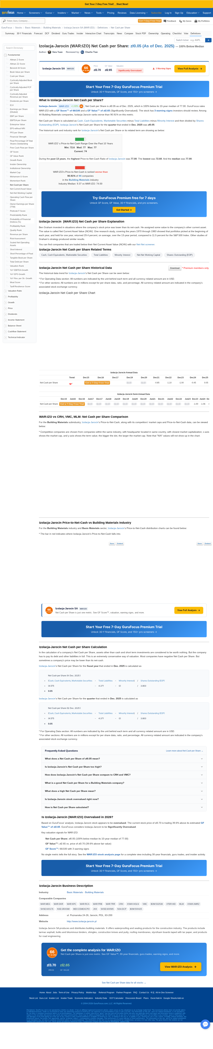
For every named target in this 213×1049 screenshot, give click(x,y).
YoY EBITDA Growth (19, 270)
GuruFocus (6, 28)
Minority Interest (165, 120)
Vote (186, 33)
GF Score (14, 152)
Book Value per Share (20, 72)
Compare (128, 33)
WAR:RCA (84, 904)
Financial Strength (18, 137)
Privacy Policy (77, 992)
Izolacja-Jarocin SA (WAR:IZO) (79, 28)
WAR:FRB (97, 904)
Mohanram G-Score (19, 176)
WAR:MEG (45, 904)
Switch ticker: (182, 40)
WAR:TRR (110, 904)
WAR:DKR (58, 904)
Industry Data (101, 998)
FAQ (135, 992)
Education (192, 12)
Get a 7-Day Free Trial (97, 382)
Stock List (33, 998)
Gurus (49, 12)
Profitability (13, 297)
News (88, 12)
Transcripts (109, 33)
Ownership (153, 33)
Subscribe (156, 12)
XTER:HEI (171, 904)
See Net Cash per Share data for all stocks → (124, 982)
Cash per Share (17, 76)
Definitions (103, 28)
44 (80, 176)
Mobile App (91, 992)
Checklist (177, 33)
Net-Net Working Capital (21, 193)
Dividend (56, 33)
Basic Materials (32, 28)
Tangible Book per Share (21, 258)
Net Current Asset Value (20, 189)
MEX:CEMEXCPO (81, 909)
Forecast (38, 33)
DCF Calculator (116, 998)
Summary (9, 33)
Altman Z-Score (17, 60)
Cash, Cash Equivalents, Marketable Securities (102, 120)
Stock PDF (140, 33)
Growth (11, 302)
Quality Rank (16, 230)
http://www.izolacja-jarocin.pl (82, 921)
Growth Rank (16, 160)
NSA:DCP (121, 909)
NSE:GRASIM (63, 909)
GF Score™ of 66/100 (68, 110)
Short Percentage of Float (21, 254)
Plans (146, 998)
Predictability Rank (18, 215)
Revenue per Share (19, 234)
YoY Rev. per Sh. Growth (21, 278)
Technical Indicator (16, 337)
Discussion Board (133, 998)
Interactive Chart (93, 33)
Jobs (55, 992)
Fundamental (14, 55)
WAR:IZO (70, 106)
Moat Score (15, 282)
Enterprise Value (17, 124)
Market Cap (15, 172)
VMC (145, 904)
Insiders (62, 12)
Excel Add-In (156, 998)
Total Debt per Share (19, 262)
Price (10, 308)
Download (175, 268)
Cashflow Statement (17, 331)
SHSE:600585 (107, 909)
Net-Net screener (145, 244)
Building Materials (52, 28)
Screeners (34, 12)
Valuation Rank (17, 266)
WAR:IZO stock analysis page (103, 854)
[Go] (208, 40)
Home (20, 12)
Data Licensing (138, 12)
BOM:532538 (157, 904)
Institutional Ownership (20, 168)
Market (76, 12)
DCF (47, 33)
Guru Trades (68, 33)
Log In (168, 12)
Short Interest (16, 249)
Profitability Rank (17, 226)
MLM (181, 904)
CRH (121, 904)
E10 (12, 105)
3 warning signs (163, 110)
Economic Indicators (84, 998)
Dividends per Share (19, 101)
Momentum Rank (17, 181)
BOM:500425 (136, 909)
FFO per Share (16, 132)
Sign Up (179, 12)
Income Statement (16, 320)
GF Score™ (51, 848)
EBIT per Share (17, 116)
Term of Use (64, 992)
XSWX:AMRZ (193, 904)
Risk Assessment (17, 238)
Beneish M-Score (18, 68)
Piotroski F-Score (17, 211)
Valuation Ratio (15, 291)
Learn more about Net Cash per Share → (184, 751)
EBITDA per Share (18, 120)
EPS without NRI (17, 128)
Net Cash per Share (120, 28)
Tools (99, 12)
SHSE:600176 (46, 909)
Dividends (12, 314)
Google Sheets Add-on (173, 998)
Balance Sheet (14, 326)
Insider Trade (67, 998)
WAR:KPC (71, 904)
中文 (153, 992)
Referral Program (106, 992)
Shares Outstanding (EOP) (180, 255)
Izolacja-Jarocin (48, 106)
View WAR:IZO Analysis (178, 966)
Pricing (110, 12)
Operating (165, 33)
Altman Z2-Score (17, 64)
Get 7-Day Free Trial (150, 20)
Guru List (43, 998)
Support (207, 12)
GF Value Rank (17, 156)
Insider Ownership (18, 164)
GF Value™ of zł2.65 (98, 110)
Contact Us (144, 992)
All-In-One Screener (165, 992)
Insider (80, 33)
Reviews (122, 12)
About (48, 992)
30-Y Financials (24, 33)
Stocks (18, 28)
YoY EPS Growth (17, 274)
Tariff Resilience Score (20, 286)
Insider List (54, 998)
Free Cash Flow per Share (22, 148)
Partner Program (123, 992)
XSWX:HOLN (133, 904)
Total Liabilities (142, 120)
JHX (95, 909)
